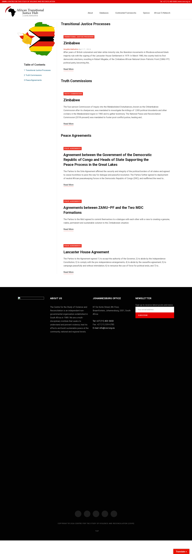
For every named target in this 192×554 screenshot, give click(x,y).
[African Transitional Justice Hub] (24, 12)
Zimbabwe (71, 43)
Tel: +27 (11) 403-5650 (168, 1)
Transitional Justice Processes (85, 24)
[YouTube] (105, 514)
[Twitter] (87, 514)
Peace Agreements (76, 135)
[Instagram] (96, 514)
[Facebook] (78, 514)
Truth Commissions (76, 81)
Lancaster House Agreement (86, 252)
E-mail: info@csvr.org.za (104, 328)
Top (97, 531)
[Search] (186, 12)
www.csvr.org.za (184, 1)
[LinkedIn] (114, 514)
